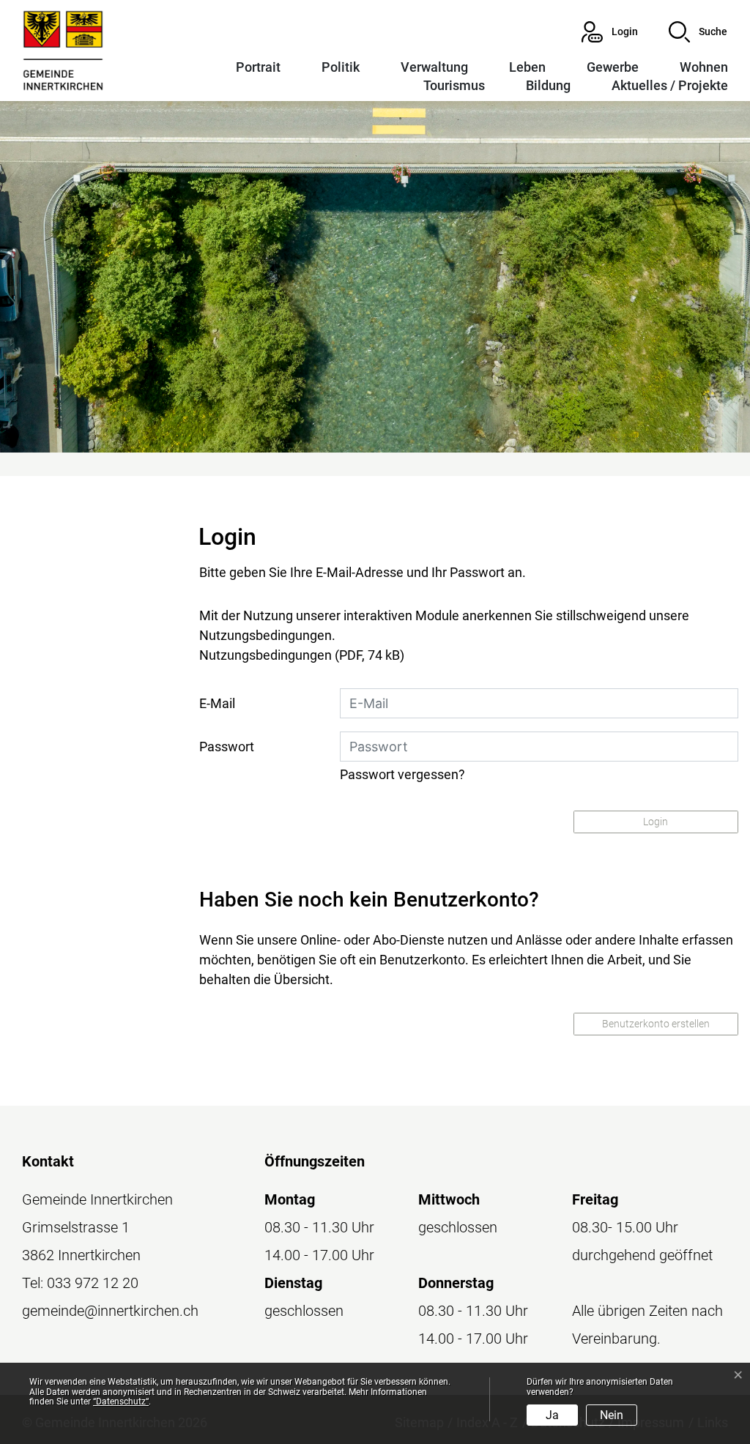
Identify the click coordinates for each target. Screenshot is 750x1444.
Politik (341, 67)
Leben (527, 67)
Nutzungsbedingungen (265, 655)
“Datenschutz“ (121, 1401)
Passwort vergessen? (402, 774)
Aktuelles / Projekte (670, 85)
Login (655, 821)
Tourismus (454, 85)
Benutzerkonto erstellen (656, 1024)
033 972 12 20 (92, 1283)
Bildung (548, 85)
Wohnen (704, 67)
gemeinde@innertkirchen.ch (110, 1311)
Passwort (226, 746)
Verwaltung (434, 67)
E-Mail (217, 703)
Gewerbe (613, 67)
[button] (698, 32)
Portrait (258, 67)
